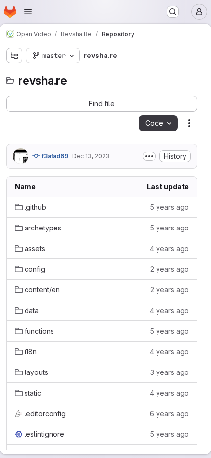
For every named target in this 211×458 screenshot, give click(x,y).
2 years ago (169, 269)
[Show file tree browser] (14, 55)
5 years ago (169, 207)
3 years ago (169, 372)
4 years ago (169, 248)
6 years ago (169, 413)
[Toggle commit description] (149, 156)
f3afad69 (54, 156)
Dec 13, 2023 (90, 156)
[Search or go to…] (173, 12)
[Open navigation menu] (28, 12)
